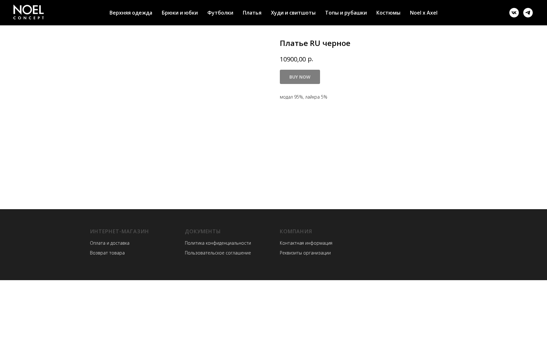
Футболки (220, 12)
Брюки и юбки (180, 12)
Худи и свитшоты (293, 12)
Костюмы (388, 12)
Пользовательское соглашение (218, 253)
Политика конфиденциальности (218, 243)
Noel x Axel (423, 12)
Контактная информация (306, 243)
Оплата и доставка (109, 243)
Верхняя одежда (131, 12)
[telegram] (528, 12)
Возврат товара (107, 253)
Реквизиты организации (305, 253)
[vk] (514, 12)
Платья (252, 12)
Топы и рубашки (346, 12)
